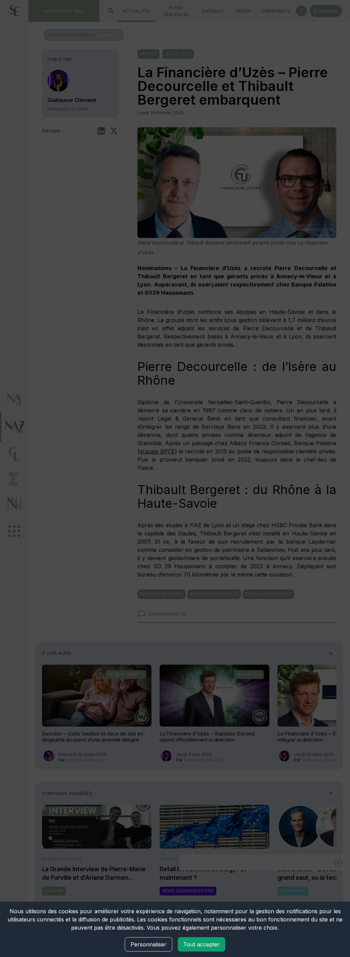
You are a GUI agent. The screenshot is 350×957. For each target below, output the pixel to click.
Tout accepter (201, 944)
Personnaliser (148, 944)
